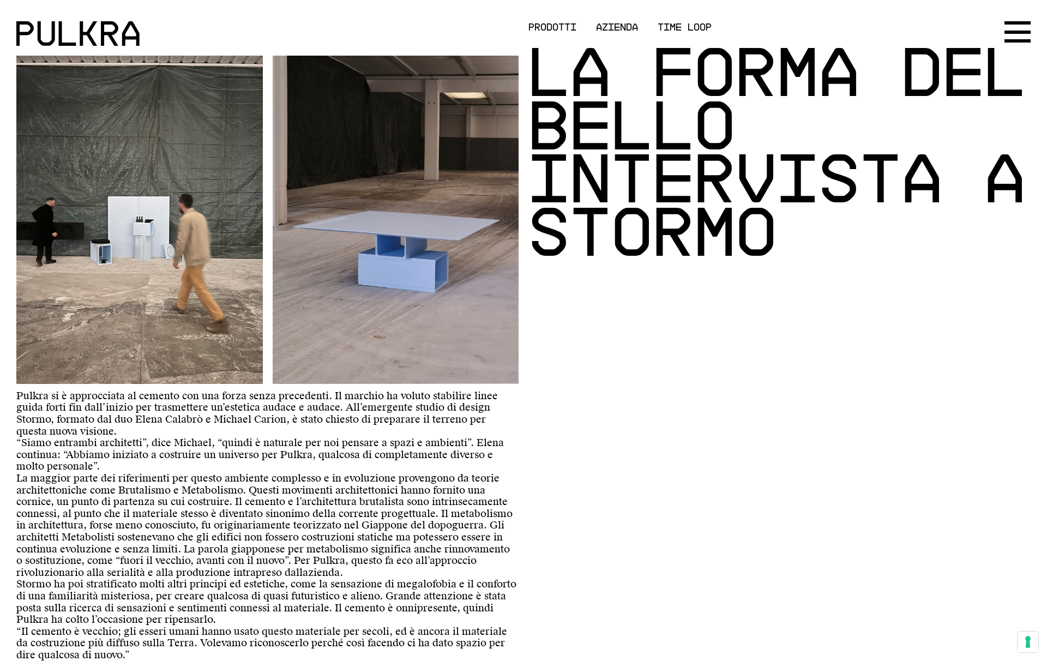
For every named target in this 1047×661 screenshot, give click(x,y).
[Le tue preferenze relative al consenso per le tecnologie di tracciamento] (1028, 642)
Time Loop (685, 26)
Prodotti (552, 26)
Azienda (617, 26)
